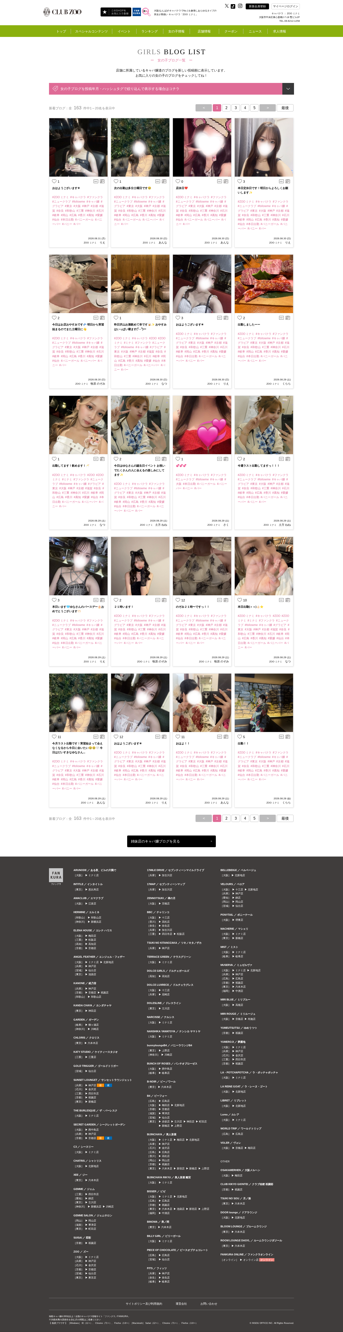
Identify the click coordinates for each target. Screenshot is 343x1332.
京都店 (92, 948)
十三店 (166, 917)
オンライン (266, 1259)
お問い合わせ (208, 1303)
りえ (102, 242)
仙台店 (92, 970)
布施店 (252, 1019)
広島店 (166, 1101)
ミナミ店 (93, 875)
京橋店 (166, 903)
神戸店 (92, 966)
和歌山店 (96, 917)
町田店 (92, 1228)
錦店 (91, 1198)
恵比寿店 (93, 889)
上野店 (166, 1050)
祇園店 (104, 992)
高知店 (92, 944)
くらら (286, 383)
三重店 (92, 1057)
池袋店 (92, 974)
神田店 (92, 1010)
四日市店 (93, 1093)
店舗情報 (204, 31)
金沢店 (92, 1089)
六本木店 (93, 1043)
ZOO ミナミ (90, 242)
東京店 (92, 1277)
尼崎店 (166, 994)
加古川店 (167, 875)
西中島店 (93, 1129)
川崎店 (95, 1029)
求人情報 (279, 31)
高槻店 (239, 1004)
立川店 (92, 1202)
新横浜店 (96, 921)
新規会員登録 (257, 6)
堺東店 (239, 919)
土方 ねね (161, 524)
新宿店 (181, 1168)
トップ (61, 31)
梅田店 (92, 935)
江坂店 (92, 903)
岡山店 (92, 1220)
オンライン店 (251, 1259)
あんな (162, 242)
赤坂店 (166, 1121)
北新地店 (108, 962)
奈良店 (166, 925)
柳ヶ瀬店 (93, 1024)
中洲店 (166, 1213)
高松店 (166, 921)
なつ (164, 383)
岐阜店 (166, 1072)
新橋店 (92, 1101)
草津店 (92, 1224)
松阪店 (92, 939)
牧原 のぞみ (98, 383)
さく (226, 524)
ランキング (149, 31)
